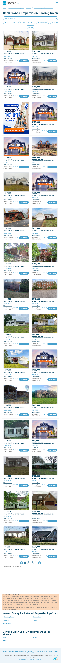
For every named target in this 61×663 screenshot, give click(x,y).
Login (17, 651)
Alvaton (35, 620)
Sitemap (36, 651)
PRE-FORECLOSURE (27, 23)
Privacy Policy (23, 659)
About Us (23, 651)
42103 (6, 640)
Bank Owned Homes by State (16, 8)
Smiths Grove (37, 617)
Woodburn (7, 623)
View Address (7, 58)
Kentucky (28, 8)
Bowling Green (9, 617)
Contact (29, 651)
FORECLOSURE (10, 23)
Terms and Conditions (35, 659)
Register (11, 651)
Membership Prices (46, 651)
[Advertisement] (30, 581)
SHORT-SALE (43, 23)
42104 (35, 637)
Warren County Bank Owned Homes (43, 8)
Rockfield (7, 620)
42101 (6, 637)
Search (5, 651)
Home (4, 8)
